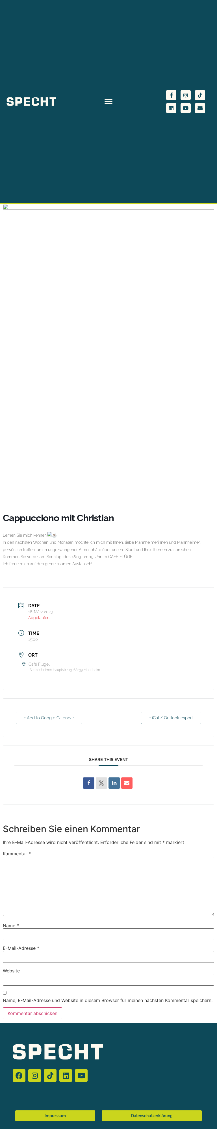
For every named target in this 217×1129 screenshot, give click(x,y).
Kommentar (17, 853)
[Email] (127, 783)
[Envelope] (200, 108)
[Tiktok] (200, 95)
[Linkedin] (171, 108)
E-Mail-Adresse (21, 948)
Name (11, 925)
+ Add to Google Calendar (49, 717)
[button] (108, 101)
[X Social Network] (101, 783)
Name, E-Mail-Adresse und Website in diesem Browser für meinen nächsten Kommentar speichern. (107, 1000)
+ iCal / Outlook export (171, 717)
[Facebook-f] (171, 95)
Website (11, 970)
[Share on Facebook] (88, 783)
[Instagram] (186, 95)
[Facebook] (19, 1075)
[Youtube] (186, 108)
